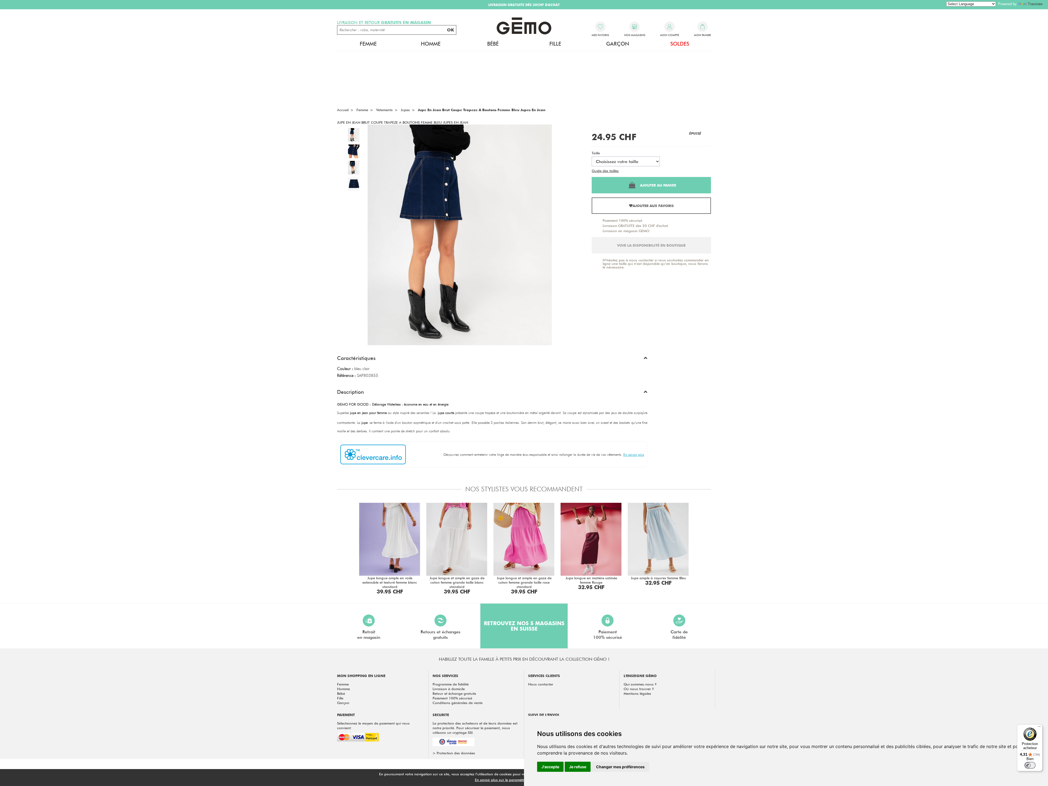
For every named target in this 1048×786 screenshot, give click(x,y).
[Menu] (1039, 728)
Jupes (405, 110)
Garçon (343, 703)
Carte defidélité (679, 634)
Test (623, 171)
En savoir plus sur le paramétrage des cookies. (513, 780)
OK (450, 29)
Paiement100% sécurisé (607, 634)
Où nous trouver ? (639, 689)
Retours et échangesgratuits (440, 634)
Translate (1035, 4)
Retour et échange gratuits (454, 693)
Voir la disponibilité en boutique (651, 245)
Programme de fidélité (451, 684)
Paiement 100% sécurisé (622, 220)
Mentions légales (637, 693)
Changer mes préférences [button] (620, 766)
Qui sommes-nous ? (640, 684)
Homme (343, 689)
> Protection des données (454, 753)
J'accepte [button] (550, 766)
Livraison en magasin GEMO (626, 231)
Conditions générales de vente (458, 703)
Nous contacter (540, 684)
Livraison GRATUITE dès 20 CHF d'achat (635, 225)
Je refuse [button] (577, 766)
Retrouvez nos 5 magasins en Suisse (524, 626)
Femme (343, 684)
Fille (340, 698)
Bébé (341, 693)
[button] (492, 359)
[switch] (1030, 765)
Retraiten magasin (368, 634)
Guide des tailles (605, 171)
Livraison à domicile (449, 689)
